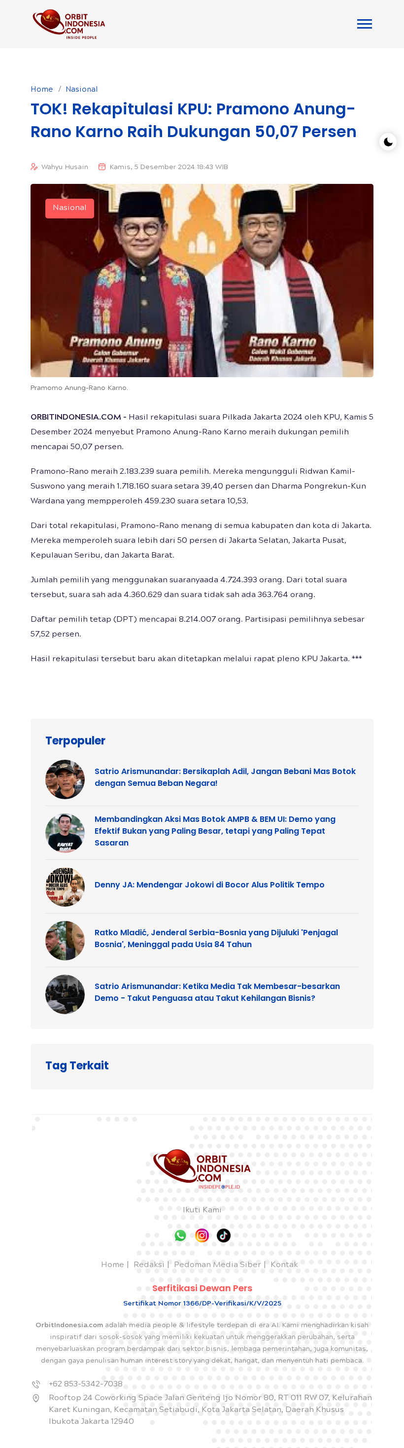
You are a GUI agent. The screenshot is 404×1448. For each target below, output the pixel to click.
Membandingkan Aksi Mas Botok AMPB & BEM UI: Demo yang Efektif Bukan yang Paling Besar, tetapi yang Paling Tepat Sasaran (215, 830)
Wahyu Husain (64, 168)
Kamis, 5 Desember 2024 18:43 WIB (168, 168)
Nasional (82, 90)
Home (42, 90)
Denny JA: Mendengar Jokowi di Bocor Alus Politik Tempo (210, 884)
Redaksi (149, 1265)
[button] (364, 24)
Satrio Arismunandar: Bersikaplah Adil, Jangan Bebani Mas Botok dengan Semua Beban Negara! (225, 777)
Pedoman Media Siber (217, 1265)
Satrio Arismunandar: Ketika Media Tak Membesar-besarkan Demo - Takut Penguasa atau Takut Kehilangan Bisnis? (217, 992)
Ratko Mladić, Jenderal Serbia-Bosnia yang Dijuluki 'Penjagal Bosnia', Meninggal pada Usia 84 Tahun (216, 938)
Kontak (284, 1265)
